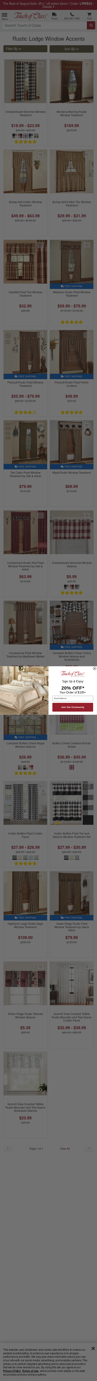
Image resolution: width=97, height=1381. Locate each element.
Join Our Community (72, 707)
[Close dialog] (94, 668)
